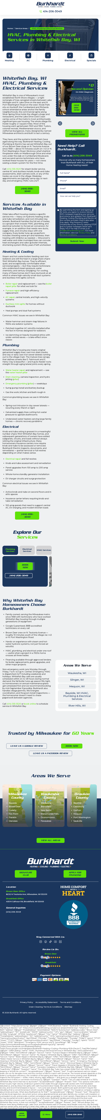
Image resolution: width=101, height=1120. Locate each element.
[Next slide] (93, 123)
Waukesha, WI (77, 673)
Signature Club (25, 873)
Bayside (13, 803)
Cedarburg (78, 806)
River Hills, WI (77, 705)
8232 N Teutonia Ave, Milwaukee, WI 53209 (26, 894)
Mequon (77, 814)
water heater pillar (18, 372)
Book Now (25, 566)
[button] (46, 1114)
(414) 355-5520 (14, 169)
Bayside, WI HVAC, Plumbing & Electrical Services (77, 696)
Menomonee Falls (50, 814)
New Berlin (46, 810)
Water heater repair (15, 370)
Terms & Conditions (68, 235)
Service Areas (21, 28)
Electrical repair (13, 459)
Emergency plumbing (16, 383)
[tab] (10, 550)
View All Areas (50, 840)
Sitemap (68, 1007)
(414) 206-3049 (75, 1114)
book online (30, 704)
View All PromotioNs (77, 133)
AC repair (10, 297)
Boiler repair (12, 284)
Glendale (13, 821)
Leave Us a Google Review (26, 746)
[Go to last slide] (60, 123)
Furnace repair (13, 290)
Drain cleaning (13, 377)
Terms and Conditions (70, 1002)
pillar (15, 379)
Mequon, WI (77, 686)
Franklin (13, 817)
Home (10, 28)
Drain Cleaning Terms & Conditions (45, 1007)
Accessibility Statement (46, 1002)
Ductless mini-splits (15, 304)
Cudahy (12, 810)
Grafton (77, 810)
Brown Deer (15, 806)
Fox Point (13, 814)
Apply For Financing (75, 873)
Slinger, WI (77, 679)
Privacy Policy (84, 233)
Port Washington (82, 817)
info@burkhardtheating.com (72, 231)
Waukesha (46, 803)
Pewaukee (46, 821)
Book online (21, 1114)
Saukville (77, 821)
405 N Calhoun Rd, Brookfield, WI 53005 (25, 902)
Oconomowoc (48, 817)
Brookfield (46, 806)
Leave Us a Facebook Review (50, 753)
